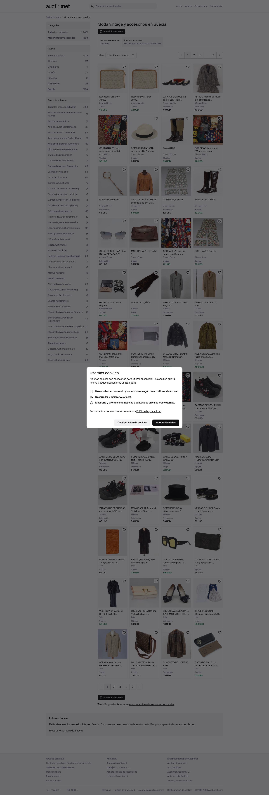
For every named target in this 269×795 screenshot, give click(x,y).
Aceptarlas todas (166, 422)
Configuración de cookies (132, 422)
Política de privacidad (148, 411)
